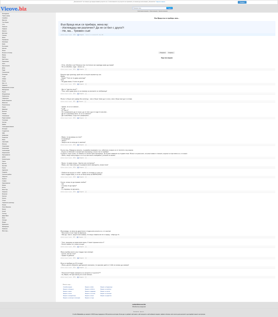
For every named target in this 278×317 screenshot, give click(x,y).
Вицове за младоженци (69, 295)
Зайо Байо (5, 141)
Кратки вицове (163, 11)
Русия (4, 91)
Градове (4, 172)
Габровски (5, 98)
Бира (3, 139)
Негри (4, 81)
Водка (4, 222)
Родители (5, 137)
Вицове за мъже (89, 295)
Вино (3, 217)
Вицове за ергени (105, 291)
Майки (4, 124)
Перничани (5, 61)
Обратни (4, 176)
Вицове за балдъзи (68, 289)
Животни (5, 102)
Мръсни (4, 20)
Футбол (4, 178)
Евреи (4, 57)
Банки (4, 209)
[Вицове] (13, 11)
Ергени (4, 163)
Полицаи (4, 74)
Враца (4, 55)
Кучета (4, 198)
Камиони (4, 228)
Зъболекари (6, 150)
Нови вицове (154, 11)
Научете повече (160, 1)
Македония (5, 89)
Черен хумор (6, 15)
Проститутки (6, 65)
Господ (4, 213)
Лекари (4, 113)
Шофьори (5, 135)
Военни (4, 111)
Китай (4, 211)
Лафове (4, 28)
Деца (3, 68)
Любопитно (5, 96)
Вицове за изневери (105, 293)
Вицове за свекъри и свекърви (71, 297)
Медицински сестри (8, 87)
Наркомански (6, 183)
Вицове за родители (105, 295)
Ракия (4, 107)
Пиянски (4, 26)
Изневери (5, 41)
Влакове (4, 194)
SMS (3, 133)
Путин (4, 167)
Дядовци (4, 109)
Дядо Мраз (5, 215)
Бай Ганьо (5, 59)
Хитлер (4, 122)
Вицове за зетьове (90, 293)
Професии (5, 39)
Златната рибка (6, 174)
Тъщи (4, 76)
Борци (4, 204)
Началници (5, 148)
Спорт (4, 200)
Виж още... (5, 231)
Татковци (5, 120)
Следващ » (171, 52)
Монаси (4, 144)
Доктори (4, 33)
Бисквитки (136, 311)
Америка (4, 191)
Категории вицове (143, 11)
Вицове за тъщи (89, 297)
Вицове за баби (89, 287)
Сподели (81, 34)
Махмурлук (5, 226)
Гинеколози (5, 72)
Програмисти (6, 154)
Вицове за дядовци (90, 291)
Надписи (4, 85)
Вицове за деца (67, 291)
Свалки (4, 35)
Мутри (4, 185)
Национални (6, 152)
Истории (4, 128)
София (4, 181)
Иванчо (4, 31)
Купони (4, 196)
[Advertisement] (166, 44)
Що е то (4, 83)
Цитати (142, 311)
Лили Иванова (6, 207)
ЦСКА (4, 157)
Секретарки (5, 146)
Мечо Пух (5, 189)
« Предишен (162, 52)
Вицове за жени (67, 293)
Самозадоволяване (8, 126)
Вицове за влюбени (105, 289)
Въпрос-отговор (7, 52)
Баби (3, 44)
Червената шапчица (8, 202)
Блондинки (5, 13)
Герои (4, 161)
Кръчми (4, 165)
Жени (3, 37)
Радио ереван (6, 118)
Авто (3, 63)
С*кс (3, 24)
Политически (6, 104)
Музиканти (5, 224)
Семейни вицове (67, 287)
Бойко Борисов (7, 100)
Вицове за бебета (90, 289)
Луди (3, 70)
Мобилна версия (139, 307)
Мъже (4, 50)
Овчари (4, 220)
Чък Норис (5, 22)
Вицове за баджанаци (106, 287)
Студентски (5, 131)
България (5, 46)
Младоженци (6, 94)
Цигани (4, 48)
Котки (4, 187)
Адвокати (5, 170)
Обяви (4, 78)
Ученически (5, 115)
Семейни (4, 18)
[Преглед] (86, 69)
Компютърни (6, 159)
